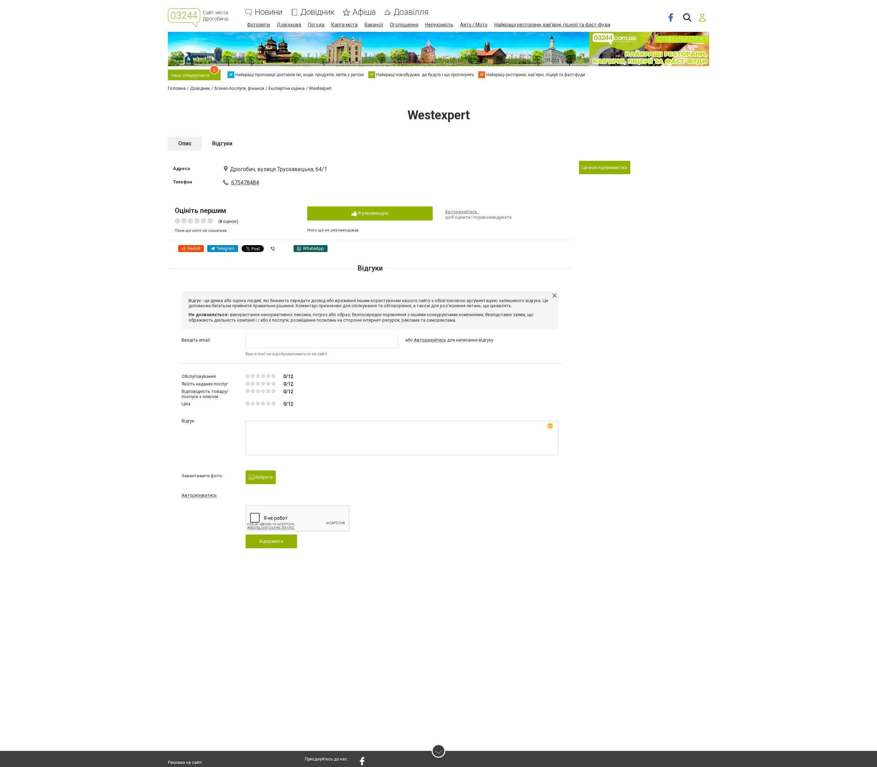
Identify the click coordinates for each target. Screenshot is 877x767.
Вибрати (263, 477)
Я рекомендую (372, 213)
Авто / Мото (473, 24)
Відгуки (222, 143)
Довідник (317, 12)
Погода (316, 24)
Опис (185, 143)
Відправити (271, 541)
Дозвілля (411, 12)
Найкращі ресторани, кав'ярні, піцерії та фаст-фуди (552, 24)
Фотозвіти (258, 24)
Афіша (364, 12)
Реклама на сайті (185, 762)
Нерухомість (439, 24)
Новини (269, 12)
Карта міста (344, 24)
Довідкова (289, 24)
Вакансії (374, 24)
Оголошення (404, 24)
